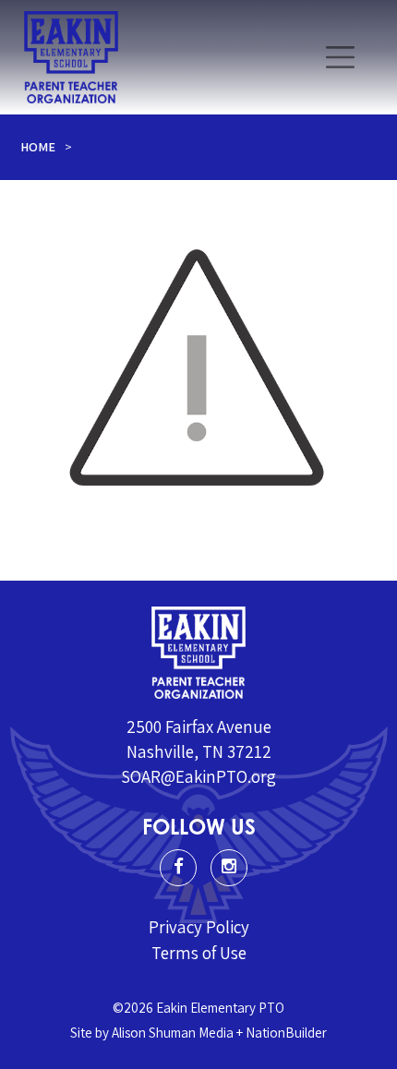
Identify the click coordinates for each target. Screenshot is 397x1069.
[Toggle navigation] (340, 57)
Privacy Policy (199, 927)
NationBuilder (286, 1032)
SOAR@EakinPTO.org (198, 776)
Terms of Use (199, 953)
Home (37, 146)
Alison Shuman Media (173, 1032)
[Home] (70, 57)
